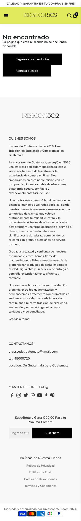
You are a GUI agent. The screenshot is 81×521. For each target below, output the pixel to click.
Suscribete (52, 433)
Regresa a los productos (32, 59)
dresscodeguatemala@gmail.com (33, 351)
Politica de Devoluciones (40, 479)
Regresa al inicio (27, 71)
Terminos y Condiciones (40, 486)
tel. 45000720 (19, 358)
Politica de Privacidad (40, 466)
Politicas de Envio (40, 472)
